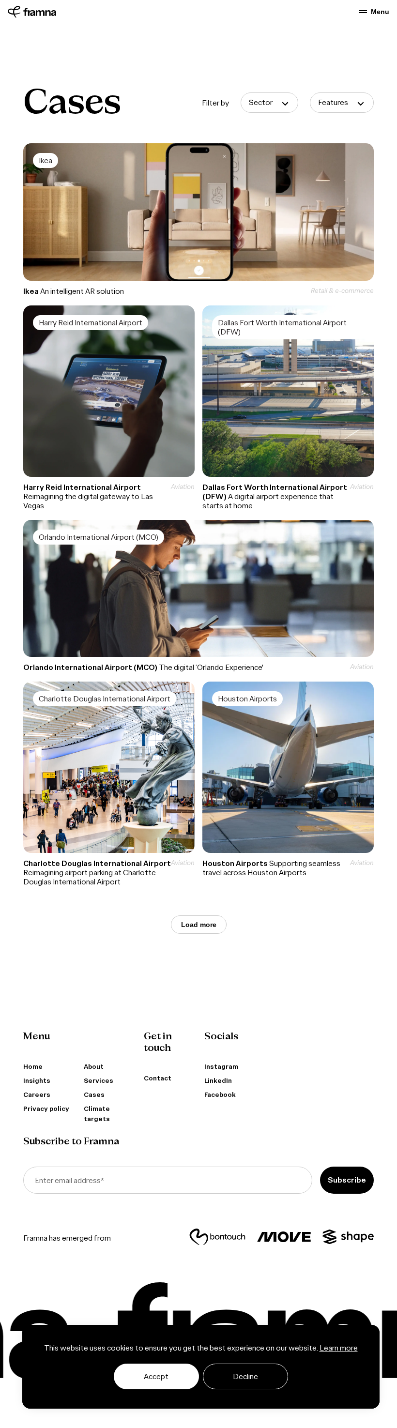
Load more (198, 924)
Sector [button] (261, 102)
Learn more (339, 1347)
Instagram (221, 1067)
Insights (36, 1081)
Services (98, 1081)
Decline (245, 1376)
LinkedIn (218, 1081)
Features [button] (333, 102)
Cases (94, 1095)
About (94, 1067)
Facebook (220, 1095)
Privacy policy (46, 1109)
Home (33, 1067)
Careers (36, 1095)
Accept (156, 1376)
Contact (157, 1078)
